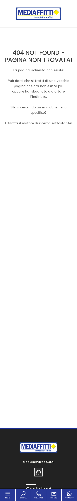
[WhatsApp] (38, 472)
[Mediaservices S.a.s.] (38, 13)
